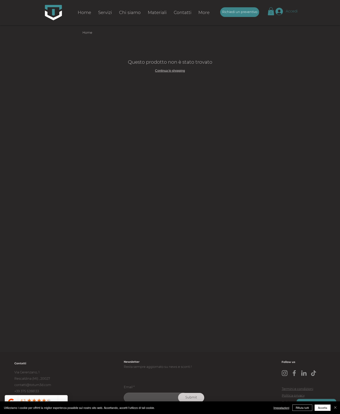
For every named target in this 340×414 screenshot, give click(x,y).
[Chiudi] (335, 408)
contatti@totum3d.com (32, 385)
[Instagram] (284, 373)
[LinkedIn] (304, 373)
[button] (271, 11)
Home (87, 32)
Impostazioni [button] (281, 408)
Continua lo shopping (170, 70)
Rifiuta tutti (302, 408)
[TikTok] (313, 373)
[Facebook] (294, 373)
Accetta (322, 408)
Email (128, 387)
